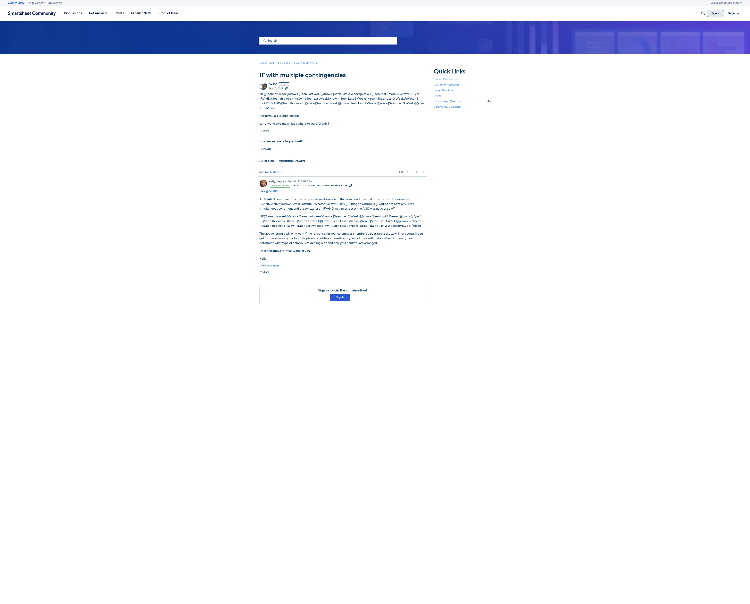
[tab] (267, 160)
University (55, 3)
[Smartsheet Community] (32, 13)
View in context (269, 265)
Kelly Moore (276, 181)
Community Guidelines (448, 107)
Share (264, 131)
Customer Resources (446, 85)
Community (16, 3)
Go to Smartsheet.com (726, 3)
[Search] (703, 13)
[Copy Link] (286, 88)
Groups (438, 96)
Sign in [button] (340, 297)
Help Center (36, 3)
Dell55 (273, 84)
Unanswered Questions (462, 101)
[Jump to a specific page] (423, 172)
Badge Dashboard (444, 90)
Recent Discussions (445, 79)
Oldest (274, 172)
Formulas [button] (266, 148)
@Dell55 (272, 191)
